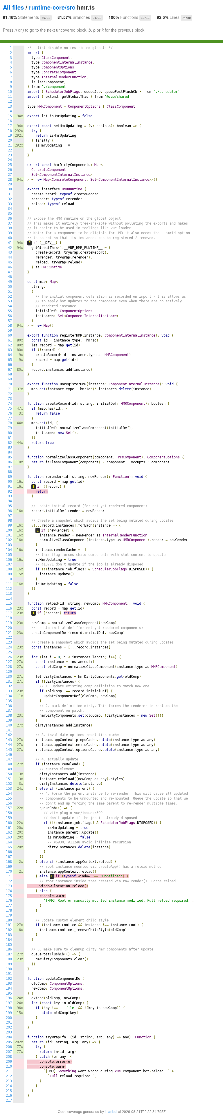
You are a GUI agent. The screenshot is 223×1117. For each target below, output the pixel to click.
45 (10, 262)
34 (10, 209)
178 (9, 910)
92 (10, 491)
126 (9, 657)
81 (10, 438)
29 (10, 184)
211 (9, 1071)
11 (10, 97)
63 (10, 350)
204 (9, 1037)
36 (10, 218)
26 (10, 170)
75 (10, 408)
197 (9, 1003)
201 (9, 1022)
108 (9, 569)
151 (9, 779)
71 (10, 389)
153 (9, 789)
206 (9, 1047)
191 (9, 974)
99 (10, 525)
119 (9, 623)
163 (9, 837)
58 (10, 325)
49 (10, 282)
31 (10, 194)
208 (9, 1057)
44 (10, 257)
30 (10, 189)
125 (9, 652)
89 (10, 477)
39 (10, 233)
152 (9, 784)
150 (9, 774)
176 (9, 901)
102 (9, 540)
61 (10, 340)
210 (9, 1066)
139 (9, 720)
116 (9, 608)
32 (10, 199)
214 (9, 1086)
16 (10, 121)
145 (9, 750)
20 (10, 140)
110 (9, 579)
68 (10, 374)
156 (9, 803)
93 (10, 496)
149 (9, 769)
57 (10, 321)
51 (10, 292)
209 (9, 1062)
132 (9, 686)
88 (10, 472)
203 (9, 1032)
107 (9, 564)
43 (10, 252)
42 (10, 248)
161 (9, 828)
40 (10, 238)
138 (9, 715)
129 (9, 672)
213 (9, 1081)
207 (9, 1052)
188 (9, 959)
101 (9, 535)
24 (10, 160)
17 (10, 126)
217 (9, 1100)
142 (9, 735)
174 (9, 891)
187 (9, 954)
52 (10, 296)
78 (10, 423)
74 (10, 404)
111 (9, 584)
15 (10, 116)
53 (10, 301)
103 (9, 545)
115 (9, 603)
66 (10, 365)
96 (10, 511)
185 (9, 945)
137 (9, 710)
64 (10, 355)
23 (10, 155)
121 (9, 633)
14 (10, 111)
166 (9, 852)
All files (13, 7)
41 (10, 243)
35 (10, 214)
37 (10, 223)
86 (10, 462)
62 (10, 345)
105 (9, 555)
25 (10, 165)
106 (9, 560)
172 (9, 881)
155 (9, 798)
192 (9, 979)
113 (9, 594)
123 (9, 642)
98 (10, 520)
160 (9, 823)
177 (9, 905)
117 (9, 613)
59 (10, 330)
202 (9, 1027)
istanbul (111, 1111)
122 (9, 637)
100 (9, 530)
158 (9, 813)
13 (10, 106)
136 (9, 706)
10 (10, 92)
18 (10, 131)
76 (10, 413)
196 (9, 998)
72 (10, 394)
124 (9, 647)
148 (9, 764)
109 (9, 574)
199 (9, 1013)
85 (10, 457)
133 (9, 691)
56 (10, 316)
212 (9, 1076)
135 (9, 701)
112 (9, 589)
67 (10, 370)
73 (10, 399)
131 (9, 681)
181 (9, 925)
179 (9, 915)
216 (9, 1095)
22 (10, 150)
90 (10, 482)
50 (10, 287)
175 (9, 896)
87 (10, 467)
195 (9, 993)
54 (10, 306)
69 (10, 379)
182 (9, 930)
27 (10, 175)
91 (10, 487)
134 (9, 696)
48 (10, 277)
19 (10, 135)
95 (10, 506)
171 (9, 876)
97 (10, 516)
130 (9, 677)
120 (9, 628)
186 (9, 949)
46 (10, 267)
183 (9, 935)
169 (9, 867)
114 (9, 599)
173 (9, 886)
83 (10, 447)
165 (9, 847)
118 (9, 618)
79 (10, 428)
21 (10, 145)
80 (10, 433)
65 (10, 360)
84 (10, 452)
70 (10, 384)
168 (9, 862)
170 (9, 872)
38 (10, 228)
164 (9, 842)
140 (9, 725)
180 (9, 920)
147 (9, 759)
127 (9, 662)
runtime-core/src (52, 7)
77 (10, 418)
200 (9, 1018)
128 (9, 667)
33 (10, 204)
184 (9, 940)
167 (9, 857)
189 (9, 964)
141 (9, 730)
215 (9, 1091)
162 (9, 832)
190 (9, 969)
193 (9, 984)
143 (9, 740)
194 (9, 988)
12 (10, 102)
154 (9, 793)
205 (9, 1042)
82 (10, 443)
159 (9, 818)
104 (9, 550)
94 (10, 501)
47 (10, 272)
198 (9, 1008)
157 (9, 808)
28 (10, 180)
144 (9, 745)
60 (10, 335)
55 (10, 311)
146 (9, 755)
